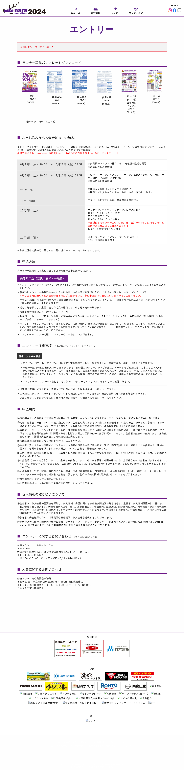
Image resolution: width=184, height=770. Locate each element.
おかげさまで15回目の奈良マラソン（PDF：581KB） (132, 104)
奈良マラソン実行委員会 (66, 742)
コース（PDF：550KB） (157, 99)
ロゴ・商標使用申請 (59, 746)
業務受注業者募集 (96, 746)
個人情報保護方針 (101, 742)
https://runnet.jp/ (80, 146)
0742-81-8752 (35, 585)
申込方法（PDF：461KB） (82, 100)
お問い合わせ (85, 742)
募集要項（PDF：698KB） (57, 100)
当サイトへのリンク (119, 742)
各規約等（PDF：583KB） (107, 100)
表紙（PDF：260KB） (32, 99)
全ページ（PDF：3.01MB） (41, 121)
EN (177, 5)
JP (172, 5)
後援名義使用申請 (78, 746)
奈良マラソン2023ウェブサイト (119, 746)
